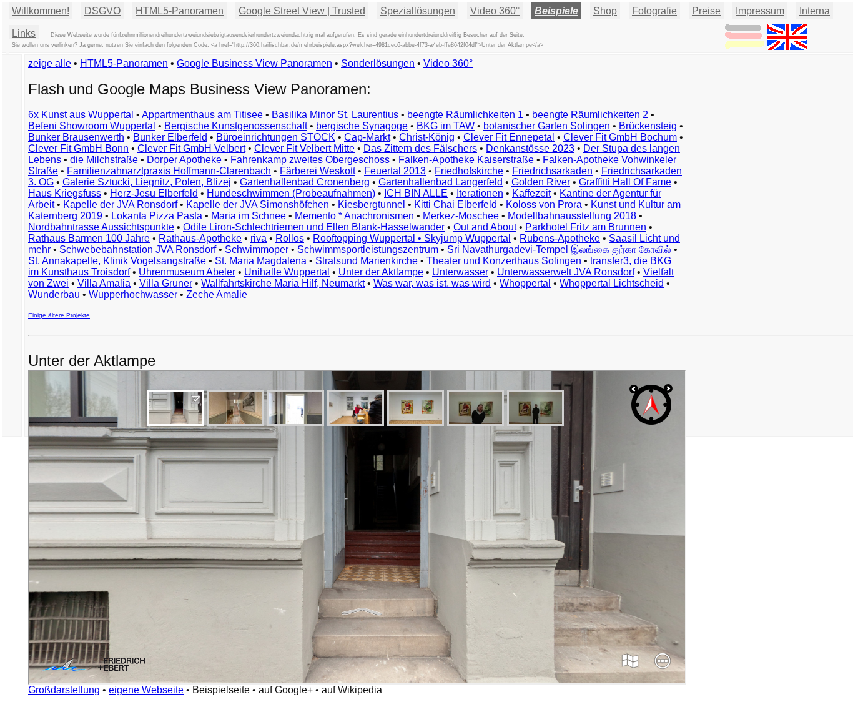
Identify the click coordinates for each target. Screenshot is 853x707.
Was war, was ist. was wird (432, 283)
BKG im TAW (446, 126)
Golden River (540, 182)
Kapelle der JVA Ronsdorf (120, 204)
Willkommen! (40, 11)
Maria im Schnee (248, 215)
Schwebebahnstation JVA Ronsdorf (137, 249)
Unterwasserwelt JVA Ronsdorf (565, 272)
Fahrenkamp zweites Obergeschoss (310, 159)
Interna (814, 11)
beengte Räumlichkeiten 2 (590, 114)
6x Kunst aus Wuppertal (81, 114)
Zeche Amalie (216, 294)
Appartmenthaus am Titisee (202, 114)
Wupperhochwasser (133, 294)
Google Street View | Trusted (302, 11)
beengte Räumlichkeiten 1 (465, 114)
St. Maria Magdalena (261, 260)
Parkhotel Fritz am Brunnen (585, 227)
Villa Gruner (165, 283)
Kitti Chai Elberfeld (455, 204)
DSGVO (102, 11)
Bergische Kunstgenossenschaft (235, 126)
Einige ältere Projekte (59, 315)
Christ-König (427, 137)
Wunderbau (54, 294)
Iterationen (479, 193)
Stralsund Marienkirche (366, 260)
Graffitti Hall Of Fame (625, 182)
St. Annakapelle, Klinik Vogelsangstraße (117, 260)
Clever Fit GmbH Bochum (620, 137)
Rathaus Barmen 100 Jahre (89, 238)
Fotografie (654, 11)
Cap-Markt (367, 137)
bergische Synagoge (362, 126)
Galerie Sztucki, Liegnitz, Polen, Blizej (146, 182)
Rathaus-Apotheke (200, 238)
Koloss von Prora (544, 204)
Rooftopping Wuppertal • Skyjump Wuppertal (412, 238)
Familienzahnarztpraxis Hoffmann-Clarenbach (169, 171)
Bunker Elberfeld (170, 137)
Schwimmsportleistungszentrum (367, 249)
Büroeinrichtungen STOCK (275, 137)
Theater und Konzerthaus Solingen (503, 260)
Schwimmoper (256, 249)
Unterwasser (460, 272)
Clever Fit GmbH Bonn (78, 148)
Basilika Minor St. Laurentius (335, 114)
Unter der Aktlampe (380, 272)
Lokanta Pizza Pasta (156, 215)
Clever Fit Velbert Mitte (304, 148)
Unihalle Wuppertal (287, 272)
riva (258, 238)
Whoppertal (525, 283)
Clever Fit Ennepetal (509, 137)
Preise (706, 11)
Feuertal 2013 (395, 171)
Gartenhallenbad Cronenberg (305, 182)
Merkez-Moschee (461, 215)
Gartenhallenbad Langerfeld (440, 182)
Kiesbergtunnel (371, 204)
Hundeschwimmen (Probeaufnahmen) (291, 193)
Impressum (760, 11)
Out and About (484, 227)
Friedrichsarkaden (552, 171)
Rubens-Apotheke (560, 238)
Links (24, 33)
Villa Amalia (104, 283)
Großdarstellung (64, 690)
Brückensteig (648, 126)
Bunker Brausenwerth (76, 137)
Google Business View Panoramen (254, 63)
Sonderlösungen (378, 63)
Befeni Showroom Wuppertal (91, 126)
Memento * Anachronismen (354, 215)
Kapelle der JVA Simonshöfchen (257, 204)
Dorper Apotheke (184, 159)
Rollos (289, 238)
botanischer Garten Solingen (546, 126)
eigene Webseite (146, 690)
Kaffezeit (531, 193)
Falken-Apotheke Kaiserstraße (466, 159)
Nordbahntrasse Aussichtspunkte (101, 227)
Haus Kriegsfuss (64, 193)
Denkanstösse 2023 (530, 148)
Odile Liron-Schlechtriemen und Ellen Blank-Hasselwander (314, 227)
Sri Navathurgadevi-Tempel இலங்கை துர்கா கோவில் (559, 249)
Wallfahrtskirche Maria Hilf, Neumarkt (283, 283)
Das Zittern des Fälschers (420, 148)
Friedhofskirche (469, 171)
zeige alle (49, 63)
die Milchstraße (104, 159)
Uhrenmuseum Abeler (187, 272)
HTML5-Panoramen (180, 11)
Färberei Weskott (317, 171)
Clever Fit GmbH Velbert (191, 148)
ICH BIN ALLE (416, 193)
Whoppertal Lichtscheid (612, 283)
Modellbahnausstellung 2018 (572, 215)
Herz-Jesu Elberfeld (154, 193)
